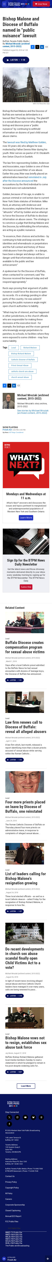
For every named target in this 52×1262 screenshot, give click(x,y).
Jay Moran (9, 1053)
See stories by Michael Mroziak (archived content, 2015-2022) (33, 411)
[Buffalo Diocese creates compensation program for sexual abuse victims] (24, 622)
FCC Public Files (11, 1222)
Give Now (42, 4)
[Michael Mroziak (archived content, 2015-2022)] (9, 401)
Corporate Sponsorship (15, 1205)
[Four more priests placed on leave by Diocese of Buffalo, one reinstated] (24, 782)
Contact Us (10, 1176)
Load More (26, 1086)
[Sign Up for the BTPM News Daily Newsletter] (26, 542)
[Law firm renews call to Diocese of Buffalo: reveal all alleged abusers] (24, 702)
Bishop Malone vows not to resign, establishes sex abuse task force (26, 1043)
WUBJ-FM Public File (13, 1243)
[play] (4, 1258)
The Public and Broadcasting (17, 1246)
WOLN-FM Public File (13, 1241)
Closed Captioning (13, 1211)
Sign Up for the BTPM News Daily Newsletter (26, 562)
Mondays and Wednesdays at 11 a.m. (26, 496)
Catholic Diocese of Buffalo (23, 360)
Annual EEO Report (13, 1216)
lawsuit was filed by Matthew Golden (26, 142)
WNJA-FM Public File (13, 1237)
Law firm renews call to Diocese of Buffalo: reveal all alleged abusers (25, 727)
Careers (8, 1199)
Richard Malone (30, 348)
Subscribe (26, 586)
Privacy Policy (11, 1182)
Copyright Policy (12, 1188)
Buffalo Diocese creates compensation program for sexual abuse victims (25, 647)
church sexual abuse (20, 377)
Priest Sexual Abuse (20, 365)
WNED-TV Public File (13, 1233)
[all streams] (48, 1258)
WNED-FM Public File (13, 1235)
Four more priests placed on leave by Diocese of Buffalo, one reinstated (25, 807)
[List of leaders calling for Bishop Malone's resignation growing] (24, 853)
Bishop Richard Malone (21, 354)
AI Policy (8, 1193)
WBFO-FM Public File (13, 1239)
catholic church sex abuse (22, 371)
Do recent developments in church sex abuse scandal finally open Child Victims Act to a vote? (24, 958)
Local (13, 348)
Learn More (26, 517)
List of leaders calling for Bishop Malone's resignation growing (25, 878)
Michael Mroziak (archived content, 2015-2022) (16, 45)
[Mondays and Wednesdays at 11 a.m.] (26, 465)
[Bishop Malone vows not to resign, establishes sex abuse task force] (24, 1018)
